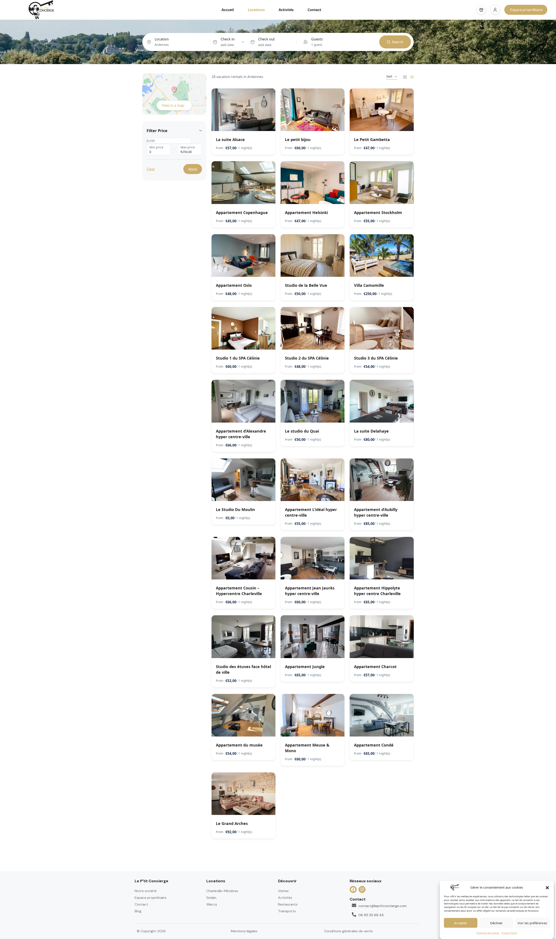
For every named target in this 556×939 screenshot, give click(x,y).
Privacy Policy (509, 932)
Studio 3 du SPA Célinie (376, 358)
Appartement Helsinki (306, 212)
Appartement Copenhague (242, 212)
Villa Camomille (369, 285)
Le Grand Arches (232, 823)
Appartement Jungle (305, 666)
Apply (192, 169)
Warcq (211, 904)
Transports (287, 911)
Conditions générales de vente (348, 931)
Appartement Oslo (234, 285)
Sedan (211, 897)
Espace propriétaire (526, 9)
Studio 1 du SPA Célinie (238, 358)
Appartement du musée (239, 745)
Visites (283, 891)
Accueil (228, 9)
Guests (317, 39)
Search (397, 42)
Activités (286, 9)
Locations (256, 9)
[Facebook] (353, 889)
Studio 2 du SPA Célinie (307, 358)
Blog (138, 911)
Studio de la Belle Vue (306, 285)
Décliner (496, 923)
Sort (389, 76)
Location (162, 39)
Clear (151, 169)
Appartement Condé (374, 745)
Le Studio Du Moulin (235, 509)
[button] (547, 887)
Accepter (460, 923)
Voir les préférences (532, 923)
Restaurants (288, 904)
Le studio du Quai (302, 431)
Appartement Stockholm (378, 212)
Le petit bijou (298, 139)
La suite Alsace (230, 139)
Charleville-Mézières (222, 891)
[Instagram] (362, 889)
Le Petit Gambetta (372, 139)
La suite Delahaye (371, 431)
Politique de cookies (488, 932)
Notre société (146, 891)
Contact (314, 9)
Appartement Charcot (375, 666)
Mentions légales (244, 931)
